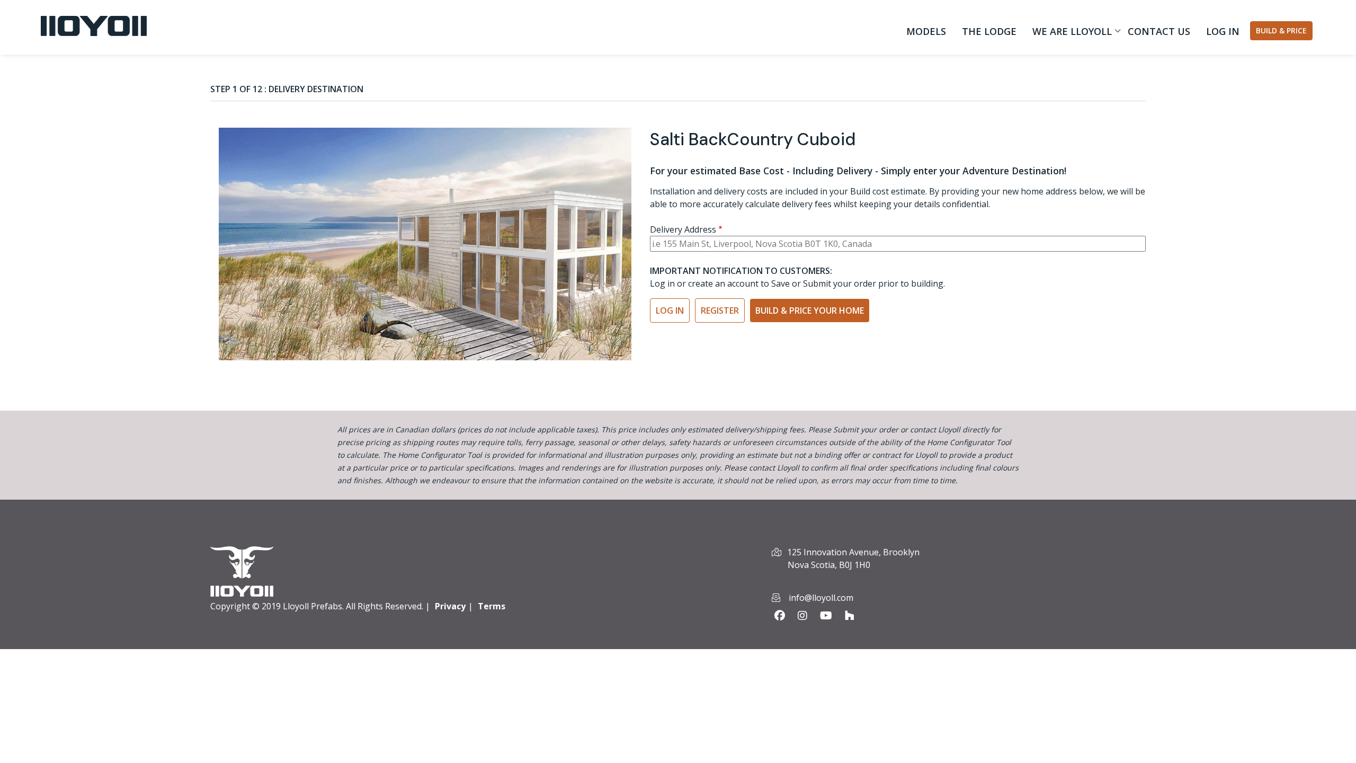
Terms (491, 606)
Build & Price (1281, 30)
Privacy (450, 606)
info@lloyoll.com (821, 598)
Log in (1222, 31)
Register (720, 310)
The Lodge (989, 31)
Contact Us (1159, 31)
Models (926, 31)
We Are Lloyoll (1069, 33)
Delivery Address (683, 229)
